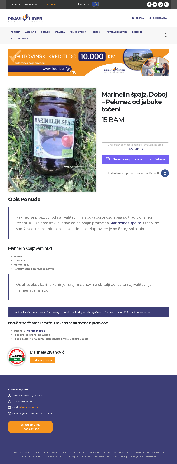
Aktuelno (30, 32)
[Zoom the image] (88, 50)
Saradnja (60, 32)
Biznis (96, 32)
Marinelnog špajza (125, 223)
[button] (166, 35)
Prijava (140, 18)
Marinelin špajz (35, 330)
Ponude (45, 32)
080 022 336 (31, 429)
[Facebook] (149, 4)
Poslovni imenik (20, 38)
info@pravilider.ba (48, 4)
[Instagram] (160, 4)
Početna (15, 32)
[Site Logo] (25, 18)
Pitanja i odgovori (117, 32)
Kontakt (137, 32)
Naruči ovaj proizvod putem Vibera (138, 159)
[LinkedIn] (166, 4)
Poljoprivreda (78, 32)
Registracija (159, 18)
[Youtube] (154, 4)
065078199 (135, 149)
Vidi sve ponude (42, 360)
